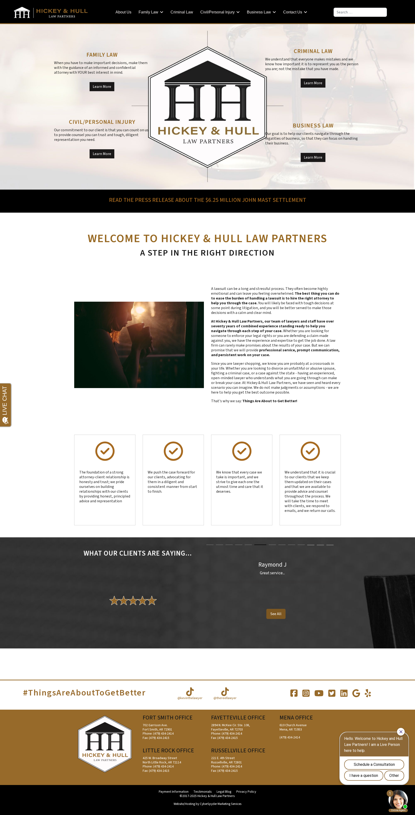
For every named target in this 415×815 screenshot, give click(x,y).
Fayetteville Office (238, 717)
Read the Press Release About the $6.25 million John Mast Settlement (207, 200)
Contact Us (292, 12)
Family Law (148, 12)
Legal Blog (224, 792)
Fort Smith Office (168, 717)
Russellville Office (238, 750)
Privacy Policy (246, 792)
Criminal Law (182, 12)
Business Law (259, 12)
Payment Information (174, 792)
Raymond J (272, 565)
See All (275, 614)
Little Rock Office (168, 750)
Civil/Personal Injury (217, 12)
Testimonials (202, 792)
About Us (123, 12)
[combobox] (360, 12)
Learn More (102, 86)
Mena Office (296, 717)
